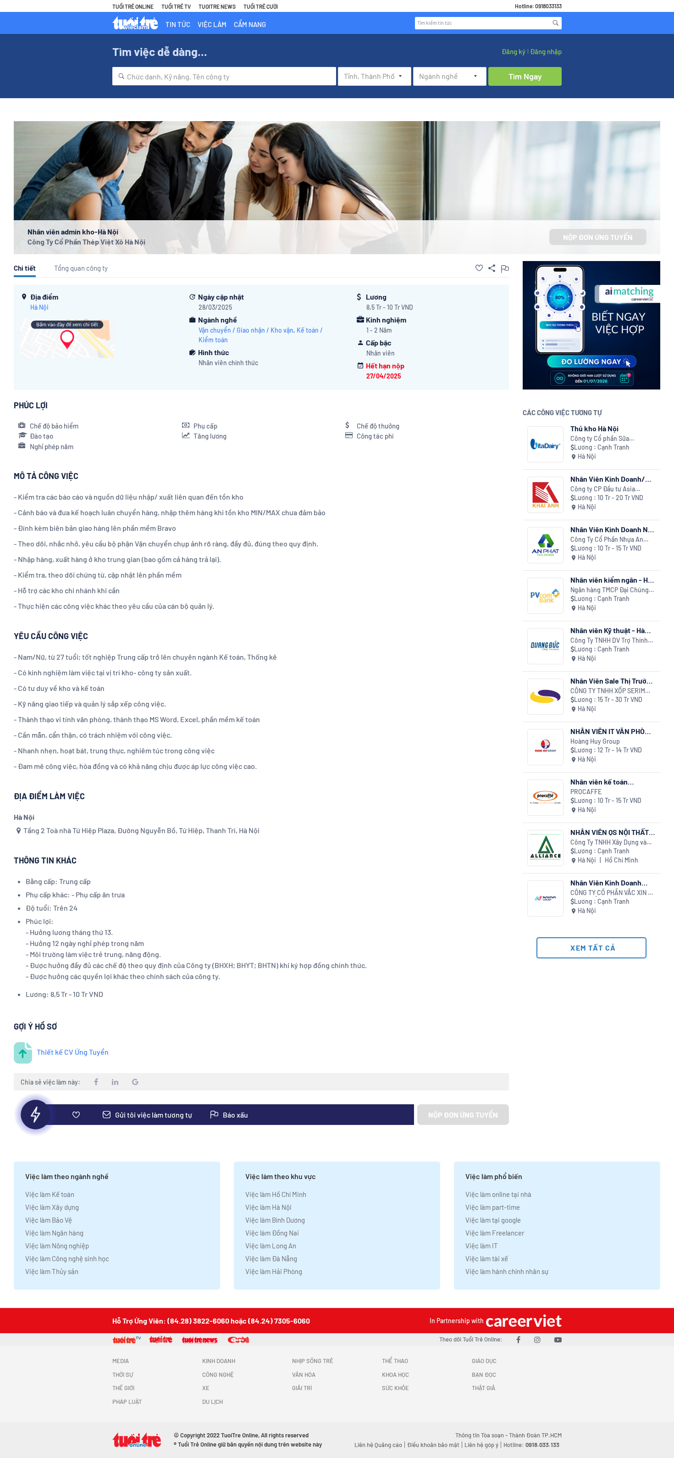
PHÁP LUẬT (127, 1401)
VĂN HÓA (303, 1374)
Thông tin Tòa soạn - (482, 1435)
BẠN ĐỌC (484, 1374)
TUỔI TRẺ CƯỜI (260, 6)
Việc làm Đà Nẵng (271, 1258)
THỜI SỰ (122, 1374)
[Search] (555, 23)
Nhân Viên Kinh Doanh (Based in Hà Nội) (605, 882)
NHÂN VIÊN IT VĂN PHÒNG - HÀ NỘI (612, 731)
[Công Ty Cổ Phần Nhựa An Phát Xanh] (545, 545)
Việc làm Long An (270, 1245)
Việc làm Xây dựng (52, 1207)
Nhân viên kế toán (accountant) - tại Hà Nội (610, 781)
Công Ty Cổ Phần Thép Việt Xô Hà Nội (86, 241)
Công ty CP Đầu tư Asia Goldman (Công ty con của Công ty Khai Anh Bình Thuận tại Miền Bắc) (611, 489)
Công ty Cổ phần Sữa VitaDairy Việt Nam (599, 438)
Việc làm (212, 24)
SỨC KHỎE (395, 1387)
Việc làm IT (481, 1245)
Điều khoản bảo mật (433, 1444)
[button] (479, 268)
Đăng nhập (546, 51)
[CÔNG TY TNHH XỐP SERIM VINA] (545, 696)
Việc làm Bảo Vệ (48, 1220)
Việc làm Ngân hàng (54, 1233)
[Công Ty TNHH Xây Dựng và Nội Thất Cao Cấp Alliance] (545, 848)
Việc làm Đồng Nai (272, 1233)
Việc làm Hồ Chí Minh (275, 1194)
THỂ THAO (395, 1360)
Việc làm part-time (492, 1207)
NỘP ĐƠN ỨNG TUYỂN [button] (598, 237)
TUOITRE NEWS (217, 6)
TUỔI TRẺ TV (176, 6)
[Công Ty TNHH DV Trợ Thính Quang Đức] (545, 646)
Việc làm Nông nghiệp (57, 1245)
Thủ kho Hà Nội (594, 428)
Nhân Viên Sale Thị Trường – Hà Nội (612, 680)
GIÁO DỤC (484, 1360)
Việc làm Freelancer (494, 1233)
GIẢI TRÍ (302, 1387)
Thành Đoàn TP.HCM (535, 1435)
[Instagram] (537, 1339)
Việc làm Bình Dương (275, 1220)
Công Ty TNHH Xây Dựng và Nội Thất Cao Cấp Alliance (608, 842)
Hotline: (531, 1444)
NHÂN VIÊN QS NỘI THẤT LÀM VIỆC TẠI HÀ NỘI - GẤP (609, 832)
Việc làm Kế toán (49, 1194)
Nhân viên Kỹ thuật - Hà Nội (607, 630)
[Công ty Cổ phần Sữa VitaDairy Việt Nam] (545, 444)
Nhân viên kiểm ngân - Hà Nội (611, 579)
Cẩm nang (250, 24)
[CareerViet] (523, 1321)
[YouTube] (558, 1339)
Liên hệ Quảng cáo (378, 1444)
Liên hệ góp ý (481, 1444)
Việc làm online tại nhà (498, 1194)
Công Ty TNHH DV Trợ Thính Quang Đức (609, 640)
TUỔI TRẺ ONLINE (133, 6)
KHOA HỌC (395, 1374)
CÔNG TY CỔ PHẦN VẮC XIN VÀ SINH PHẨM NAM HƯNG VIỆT (612, 893)
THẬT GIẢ (483, 1387)
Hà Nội (39, 307)
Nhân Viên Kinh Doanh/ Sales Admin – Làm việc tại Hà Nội (613, 478)
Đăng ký (513, 51)
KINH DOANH (218, 1360)
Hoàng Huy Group (595, 741)
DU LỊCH (212, 1401)
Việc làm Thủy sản (51, 1271)
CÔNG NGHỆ (218, 1374)
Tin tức (178, 24)
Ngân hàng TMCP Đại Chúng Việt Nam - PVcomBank (609, 590)
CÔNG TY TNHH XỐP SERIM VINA (607, 691)
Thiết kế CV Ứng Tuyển (73, 1051)
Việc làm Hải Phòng (273, 1271)
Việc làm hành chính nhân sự (506, 1271)
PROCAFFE (586, 792)
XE (206, 1387)
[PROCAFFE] (545, 797)
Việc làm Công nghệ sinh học (67, 1258)
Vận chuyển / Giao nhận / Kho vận (246, 330)
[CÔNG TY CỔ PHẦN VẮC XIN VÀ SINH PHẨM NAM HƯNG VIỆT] (545, 898)
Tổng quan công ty (81, 268)
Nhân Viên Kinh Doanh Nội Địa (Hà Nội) (612, 529)
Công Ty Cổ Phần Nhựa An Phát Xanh (606, 539)
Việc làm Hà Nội (268, 1207)
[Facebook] (518, 1339)
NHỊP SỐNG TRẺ (312, 1360)
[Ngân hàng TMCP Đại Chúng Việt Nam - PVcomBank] (545, 595)
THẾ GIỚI (123, 1387)
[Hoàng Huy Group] (545, 747)
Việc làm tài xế (486, 1258)
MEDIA (120, 1360)
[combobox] (224, 76)
